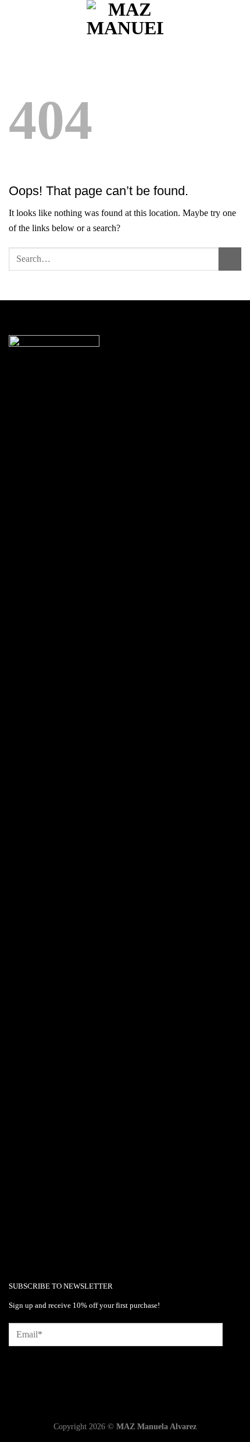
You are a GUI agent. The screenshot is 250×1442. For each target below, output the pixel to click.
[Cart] (235, 20)
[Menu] (16, 20)
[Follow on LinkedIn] (55, 1234)
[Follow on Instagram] (36, 1234)
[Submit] (230, 258)
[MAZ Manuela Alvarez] (125, 20)
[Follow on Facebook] (18, 1234)
